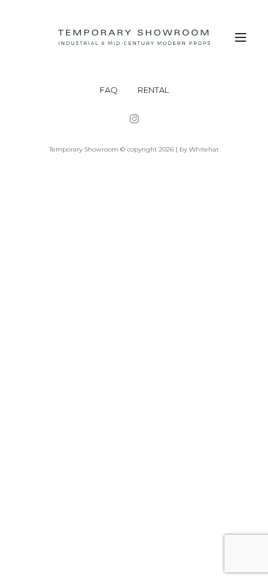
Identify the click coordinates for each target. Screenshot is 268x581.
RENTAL (153, 90)
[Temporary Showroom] (134, 37)
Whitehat (204, 149)
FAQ (109, 90)
